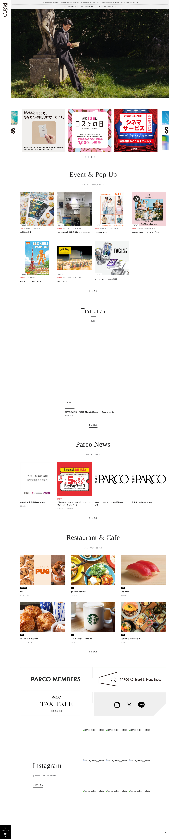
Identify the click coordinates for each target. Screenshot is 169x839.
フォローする (38, 785)
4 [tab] (94, 157)
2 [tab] (88, 157)
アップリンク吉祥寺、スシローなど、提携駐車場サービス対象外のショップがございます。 (90, 6)
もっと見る (93, 291)
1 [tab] (85, 157)
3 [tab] (91, 157)
